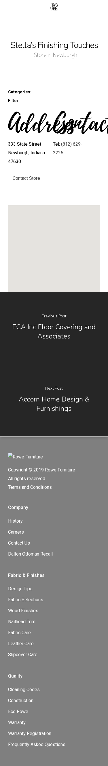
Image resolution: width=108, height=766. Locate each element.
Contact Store (26, 178)
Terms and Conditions (30, 487)
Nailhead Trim (21, 621)
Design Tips (20, 588)
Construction (20, 700)
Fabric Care (19, 632)
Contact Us (19, 543)
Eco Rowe (18, 711)
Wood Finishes (23, 610)
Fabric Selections (25, 599)
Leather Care (21, 643)
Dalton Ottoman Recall (30, 554)
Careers (16, 532)
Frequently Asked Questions (36, 744)
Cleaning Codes (24, 689)
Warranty (17, 722)
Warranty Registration (29, 733)
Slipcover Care (22, 654)
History (15, 521)
